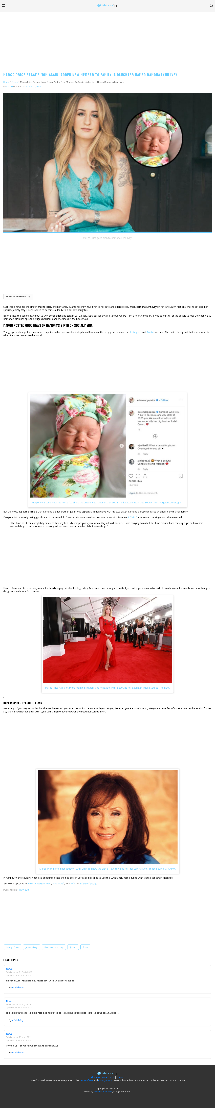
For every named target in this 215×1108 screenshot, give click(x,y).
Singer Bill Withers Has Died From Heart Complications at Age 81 (40, 980)
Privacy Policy (105, 1080)
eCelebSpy (18, 987)
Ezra (85, 947)
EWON (9, 86)
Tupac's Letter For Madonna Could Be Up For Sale (32, 1045)
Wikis (73, 883)
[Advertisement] (107, 38)
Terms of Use (86, 1080)
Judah (73, 947)
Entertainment (43, 883)
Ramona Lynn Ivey (54, 947)
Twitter (150, 332)
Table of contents (16, 296)
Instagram (135, 332)
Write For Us (108, 1077)
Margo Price (13, 947)
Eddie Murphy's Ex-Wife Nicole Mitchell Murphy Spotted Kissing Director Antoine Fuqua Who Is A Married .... (63, 1013)
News (15, 82)
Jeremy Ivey (31, 947)
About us (95, 1077)
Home (6, 82)
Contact (120, 1077)
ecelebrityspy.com (103, 1091)
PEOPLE (132, 517)
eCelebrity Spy (88, 883)
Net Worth (58, 883)
